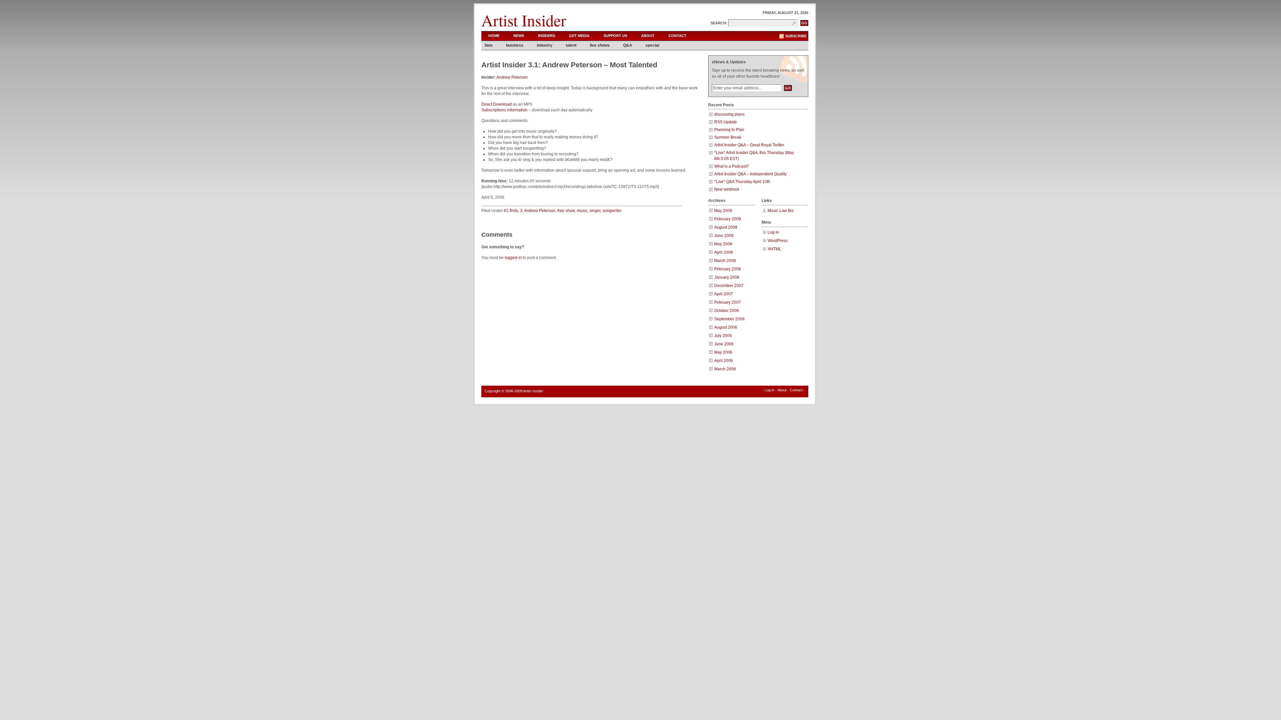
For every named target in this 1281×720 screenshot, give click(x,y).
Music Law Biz (781, 210)
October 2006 (726, 310)
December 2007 (729, 285)
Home (493, 36)
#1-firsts (511, 210)
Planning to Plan (729, 129)
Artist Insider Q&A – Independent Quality (750, 174)
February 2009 (727, 219)
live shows (600, 45)
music (582, 210)
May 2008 (723, 244)
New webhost (726, 189)
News (518, 36)
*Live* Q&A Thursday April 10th (742, 181)
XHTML (774, 249)
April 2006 (723, 360)
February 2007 (727, 302)
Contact (678, 36)
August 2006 (725, 327)
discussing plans (729, 114)
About (648, 36)
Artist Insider (523, 20)
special (652, 45)
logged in (513, 257)
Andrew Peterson (512, 77)
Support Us (615, 36)
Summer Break (727, 137)
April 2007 (723, 294)
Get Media (579, 36)
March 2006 (725, 369)
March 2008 (725, 260)
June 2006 (724, 344)
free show (566, 210)
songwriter (611, 210)
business (514, 45)
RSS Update (725, 122)
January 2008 (726, 277)
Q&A (627, 45)
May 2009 (723, 210)
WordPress (778, 240)
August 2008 (725, 227)
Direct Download (496, 104)
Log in (773, 232)
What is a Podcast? (731, 166)
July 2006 (723, 335)
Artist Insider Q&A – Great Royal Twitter (749, 145)
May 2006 (723, 352)
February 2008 (727, 269)
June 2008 (724, 235)
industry (544, 45)
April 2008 (723, 252)
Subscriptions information (504, 110)
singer (594, 210)
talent (571, 45)
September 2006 (729, 319)
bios (489, 45)
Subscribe (796, 36)
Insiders (546, 36)
